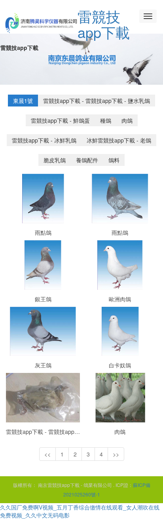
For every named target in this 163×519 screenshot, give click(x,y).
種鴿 (105, 120)
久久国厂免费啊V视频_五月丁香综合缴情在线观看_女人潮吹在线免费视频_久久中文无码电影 (79, 511)
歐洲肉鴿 (120, 299)
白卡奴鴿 (120, 365)
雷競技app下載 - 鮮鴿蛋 (60, 120)
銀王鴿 (43, 299)
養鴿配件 (87, 160)
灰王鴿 (43, 365)
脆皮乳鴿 (55, 160)
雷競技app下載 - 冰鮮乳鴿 (44, 140)
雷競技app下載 (104, 24)
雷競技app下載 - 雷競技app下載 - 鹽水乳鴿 (96, 101)
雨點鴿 (43, 232)
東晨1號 (23, 101)
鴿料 (113, 160)
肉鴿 (127, 120)
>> (116, 454)
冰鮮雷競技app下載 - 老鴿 (119, 140)
